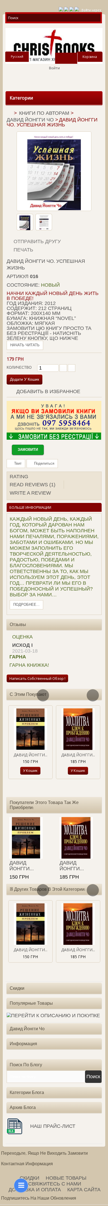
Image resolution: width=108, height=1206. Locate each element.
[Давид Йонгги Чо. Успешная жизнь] (25, 222)
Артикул (18, 276)
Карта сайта (84, 1189)
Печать (23, 250)
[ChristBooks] (54, 46)
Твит (17, 463)
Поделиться (43, 463)
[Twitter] (61, 8)
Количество (19, 367)
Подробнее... (26, 604)
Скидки (17, 988)
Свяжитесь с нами (54, 1184)
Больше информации (30, 507)
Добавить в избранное (47, 391)
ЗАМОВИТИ (28, 449)
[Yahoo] (76, 8)
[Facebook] (71, 8)
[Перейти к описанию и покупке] (53, 1016)
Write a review (30, 493)
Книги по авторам (44, 113)
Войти (54, 67)
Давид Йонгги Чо (30, 119)
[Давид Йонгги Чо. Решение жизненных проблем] (30, 729)
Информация (23, 1043)
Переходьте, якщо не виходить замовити (44, 1153)
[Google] (66, 8)
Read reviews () (32, 484)
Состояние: (23, 285)
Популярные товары (31, 1003)
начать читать (25, 345)
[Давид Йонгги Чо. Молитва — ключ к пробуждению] (78, 729)
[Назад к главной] (9, 113)
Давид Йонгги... (30, 754)
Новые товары (66, 1178)
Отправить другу (37, 241)
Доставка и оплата (35, 1189)
